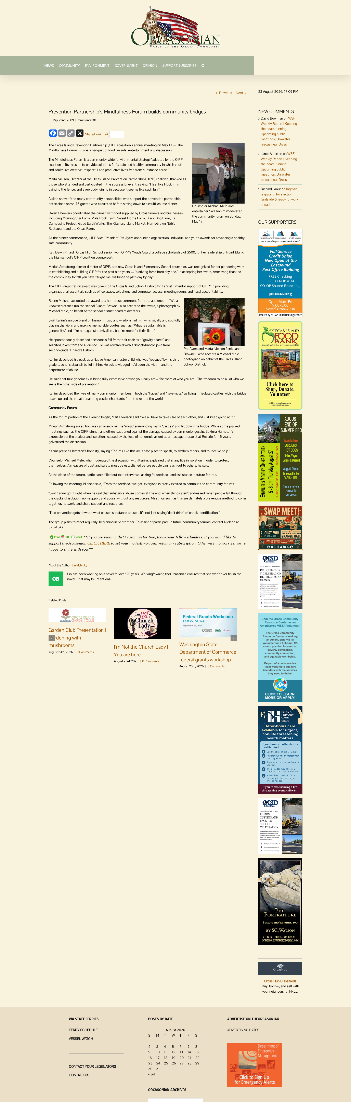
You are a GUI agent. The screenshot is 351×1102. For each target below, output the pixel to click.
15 (197, 1052)
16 (150, 1058)
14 (189, 1052)
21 (189, 1058)
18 (165, 1058)
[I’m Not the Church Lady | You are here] (142, 623)
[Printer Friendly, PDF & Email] (66, 536)
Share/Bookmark (97, 134)
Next (239, 93)
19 (173, 1058)
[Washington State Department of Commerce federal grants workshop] (208, 622)
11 (165, 1052)
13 (181, 1052)
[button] (203, 65)
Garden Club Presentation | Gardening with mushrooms (77, 637)
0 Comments (85, 652)
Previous (225, 93)
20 (182, 1058)
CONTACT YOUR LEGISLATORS (92, 1066)
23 (150, 1063)
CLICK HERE (98, 543)
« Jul (151, 1074)
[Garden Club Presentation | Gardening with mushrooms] (77, 614)
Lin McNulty (79, 565)
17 (158, 1058)
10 (158, 1052)
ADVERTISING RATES (243, 1030)
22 (197, 1058)
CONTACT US (79, 1075)
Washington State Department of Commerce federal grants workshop (207, 652)
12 (173, 1052)
